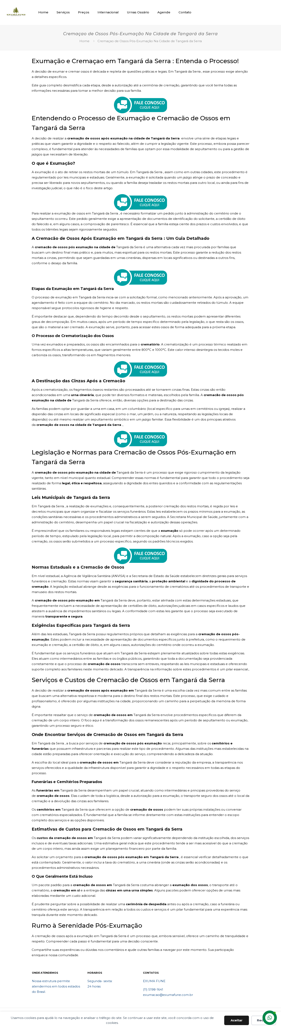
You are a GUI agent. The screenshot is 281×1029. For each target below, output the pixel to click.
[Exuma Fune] (16, 12)
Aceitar (237, 1020)
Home (84, 41)
